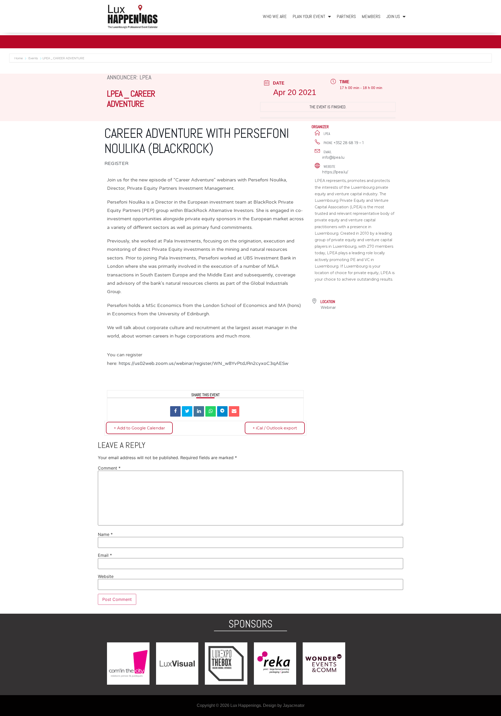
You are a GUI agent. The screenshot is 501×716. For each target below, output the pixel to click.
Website (106, 576)
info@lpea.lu (333, 157)
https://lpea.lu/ (335, 172)
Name (105, 534)
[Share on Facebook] (175, 411)
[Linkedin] (199, 411)
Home (18, 58)
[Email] (234, 411)
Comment (109, 468)
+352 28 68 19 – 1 (348, 142)
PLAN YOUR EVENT (309, 16)
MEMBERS (371, 16)
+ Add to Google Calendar (139, 427)
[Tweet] (187, 411)
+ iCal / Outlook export (275, 427)
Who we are (275, 16)
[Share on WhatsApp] (210, 411)
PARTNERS (346, 16)
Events (33, 58)
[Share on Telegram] (222, 411)
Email (105, 555)
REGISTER (116, 163)
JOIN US (393, 16)
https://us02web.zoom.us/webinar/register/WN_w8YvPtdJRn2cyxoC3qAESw (203, 363)
